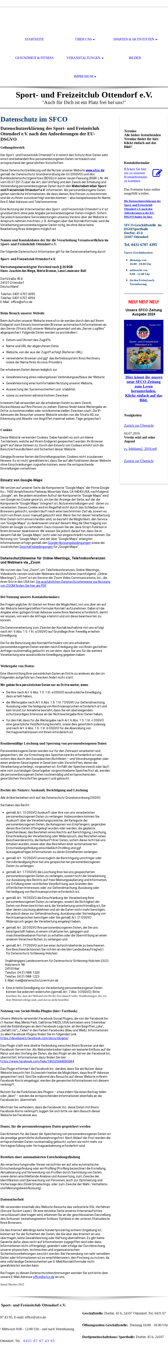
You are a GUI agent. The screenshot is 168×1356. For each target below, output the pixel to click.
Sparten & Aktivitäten (133, 39)
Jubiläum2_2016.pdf (142, 449)
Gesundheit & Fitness (34, 58)
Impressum (83, 76)
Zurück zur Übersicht (139, 425)
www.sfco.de (95, 170)
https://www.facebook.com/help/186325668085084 (37, 1061)
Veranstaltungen (83, 58)
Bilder (135, 58)
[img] (84, 19)
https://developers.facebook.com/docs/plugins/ (34, 1038)
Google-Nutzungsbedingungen (69, 543)
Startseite (34, 39)
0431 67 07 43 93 (39, 1341)
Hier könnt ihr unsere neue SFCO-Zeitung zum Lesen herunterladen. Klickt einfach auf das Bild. (144, 388)
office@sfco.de (43, 1277)
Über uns (83, 39)
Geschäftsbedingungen (36, 546)
